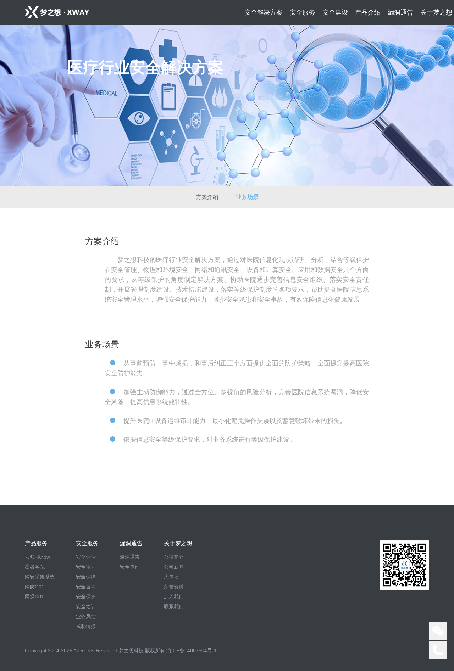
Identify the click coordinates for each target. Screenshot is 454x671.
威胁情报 (86, 626)
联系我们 (174, 606)
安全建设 (335, 12)
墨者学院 (35, 567)
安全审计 (86, 567)
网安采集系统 (40, 577)
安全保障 (86, 577)
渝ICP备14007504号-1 (191, 650)
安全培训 (86, 606)
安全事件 (130, 567)
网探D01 (34, 596)
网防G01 (34, 586)
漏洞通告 (130, 557)
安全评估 (86, 557)
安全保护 (86, 596)
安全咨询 (86, 586)
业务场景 (247, 197)
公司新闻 (174, 567)
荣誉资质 (174, 586)
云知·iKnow (37, 557)
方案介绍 (207, 197)
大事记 (171, 577)
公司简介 (174, 557)
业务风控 (86, 616)
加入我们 (174, 596)
